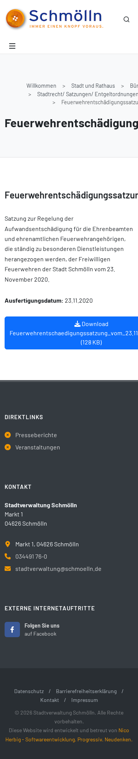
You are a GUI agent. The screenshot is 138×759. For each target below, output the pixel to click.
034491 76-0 (31, 556)
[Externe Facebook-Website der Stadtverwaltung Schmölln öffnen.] (12, 629)
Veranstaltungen (37, 447)
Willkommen (41, 85)
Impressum (84, 700)
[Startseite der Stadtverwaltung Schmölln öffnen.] (54, 19)
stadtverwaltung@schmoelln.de (58, 568)
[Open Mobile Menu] (12, 46)
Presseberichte (36, 434)
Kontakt (49, 700)
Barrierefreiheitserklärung (86, 691)
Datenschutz (29, 691)
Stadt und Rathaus (93, 85)
